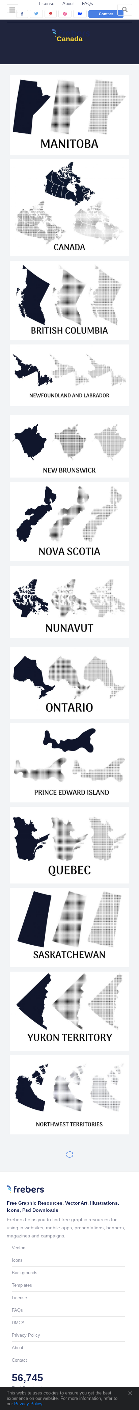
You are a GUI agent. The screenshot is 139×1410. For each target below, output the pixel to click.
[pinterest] (51, 14)
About (68, 3)
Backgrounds (24, 1272)
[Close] (130, 1393)
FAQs (87, 3)
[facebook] (22, 14)
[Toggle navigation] (12, 8)
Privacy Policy (27, 1403)
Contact (106, 14)
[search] (124, 10)
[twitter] (36, 14)
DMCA (18, 1322)
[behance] (80, 14)
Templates (22, 1285)
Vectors (19, 1247)
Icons (17, 1260)
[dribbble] (65, 14)
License (46, 3)
